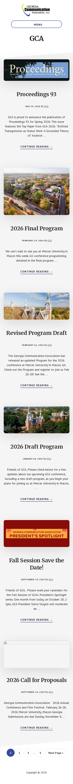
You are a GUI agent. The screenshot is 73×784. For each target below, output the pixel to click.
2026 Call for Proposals (36, 680)
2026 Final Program (36, 228)
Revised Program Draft (36, 333)
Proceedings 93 (36, 94)
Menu (38, 24)
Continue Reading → (36, 147)
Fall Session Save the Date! (36, 564)
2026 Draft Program (36, 446)
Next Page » (55, 754)
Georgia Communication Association (36, 10)
